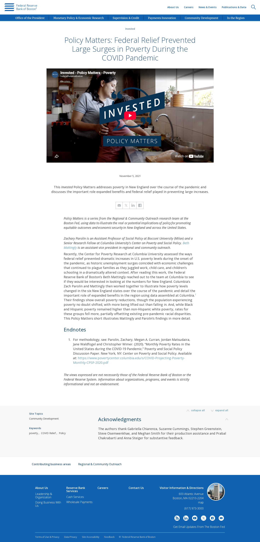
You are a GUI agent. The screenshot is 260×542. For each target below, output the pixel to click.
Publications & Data (234, 7)
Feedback (109, 536)
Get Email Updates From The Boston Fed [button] (199, 527)
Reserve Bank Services (75, 489)
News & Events (207, 7)
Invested (130, 28)
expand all (221, 410)
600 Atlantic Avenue (191, 494)
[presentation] (20, 7)
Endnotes (75, 329)
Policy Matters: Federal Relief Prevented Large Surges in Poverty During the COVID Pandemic (130, 49)
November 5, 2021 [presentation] (130, 176)
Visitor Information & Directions (182, 488)
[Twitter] (202, 519)
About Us (173, 7)
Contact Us (136, 488)
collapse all (198, 410)
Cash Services (75, 497)
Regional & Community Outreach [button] (100, 464)
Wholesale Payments (79, 502)
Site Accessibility (90, 536)
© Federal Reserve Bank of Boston (137, 536)
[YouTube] (193, 519)
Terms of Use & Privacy (47, 536)
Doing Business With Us (48, 504)
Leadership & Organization (43, 495)
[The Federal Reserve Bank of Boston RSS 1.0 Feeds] (176, 519)
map (201, 502)
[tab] (164, 434)
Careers (188, 7)
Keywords (35, 428)
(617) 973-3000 (194, 508)
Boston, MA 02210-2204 (188, 498)
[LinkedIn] (185, 519)
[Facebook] (211, 519)
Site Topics (36, 413)
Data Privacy (70, 536)
